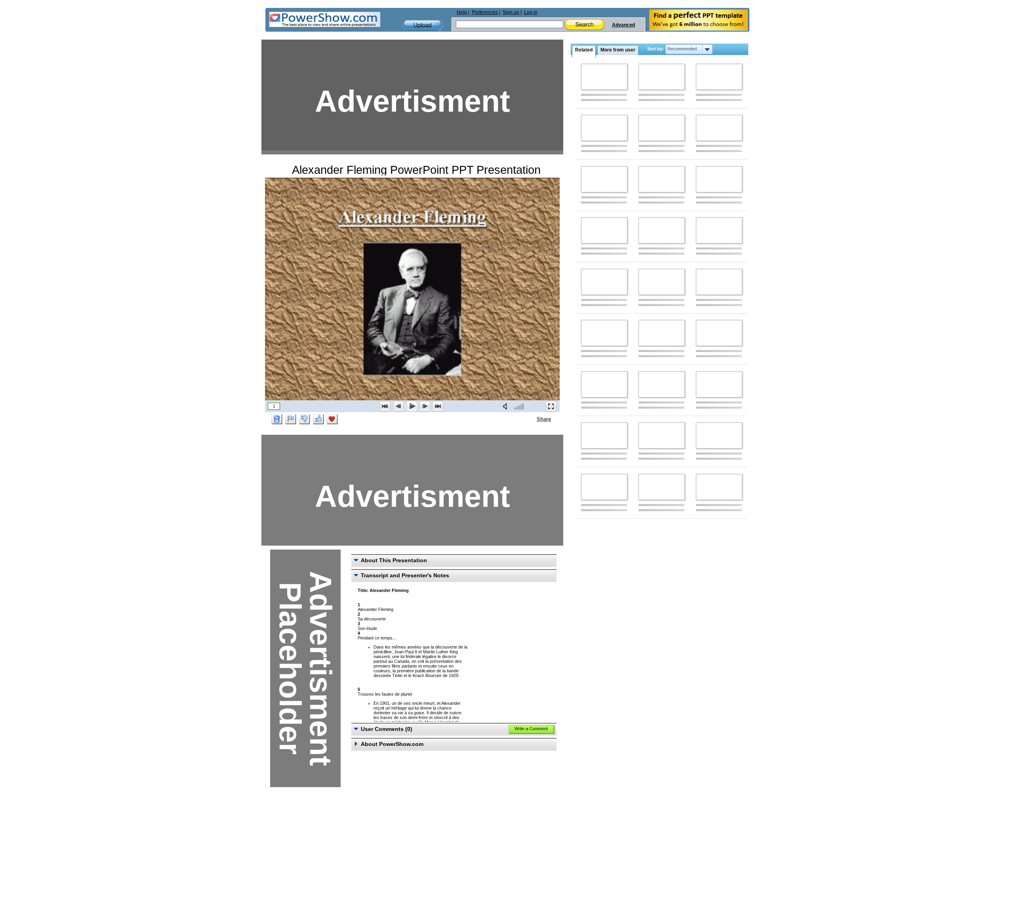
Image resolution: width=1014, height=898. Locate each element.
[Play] (411, 406)
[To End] (438, 406)
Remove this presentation (276, 419)
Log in (530, 12)
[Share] (532, 419)
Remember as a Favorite (332, 419)
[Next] (425, 406)
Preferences (485, 12)
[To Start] (385, 406)
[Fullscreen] (551, 406)
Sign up (511, 12)
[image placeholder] (604, 77)
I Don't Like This (304, 419)
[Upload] (422, 25)
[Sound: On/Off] (506, 406)
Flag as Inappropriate (290, 419)
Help (462, 12)
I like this (318, 419)
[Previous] (398, 406)
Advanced (623, 25)
